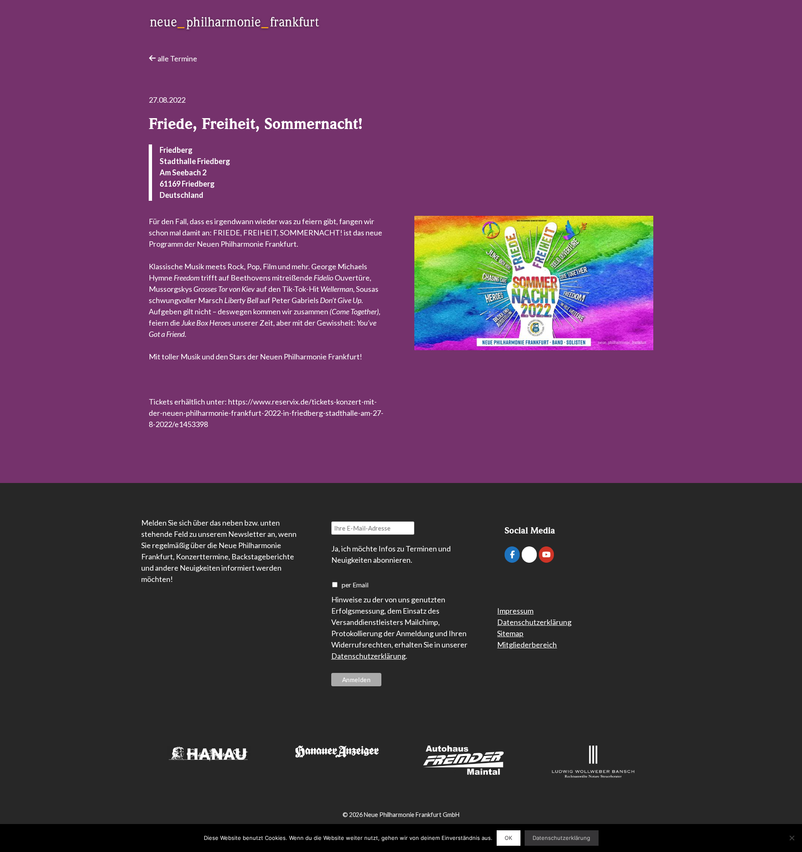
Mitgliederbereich (527, 644)
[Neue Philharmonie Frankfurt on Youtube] (546, 554)
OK (508, 837)
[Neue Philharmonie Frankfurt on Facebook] (512, 554)
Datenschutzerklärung (368, 655)
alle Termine (176, 58)
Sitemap (510, 633)
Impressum (515, 610)
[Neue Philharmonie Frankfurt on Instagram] (529, 554)
